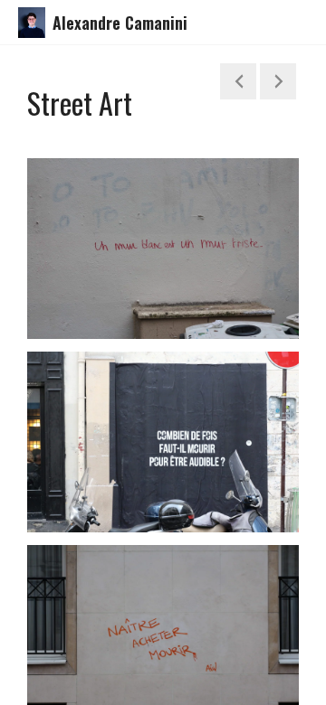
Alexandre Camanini (120, 22)
